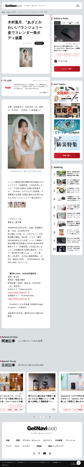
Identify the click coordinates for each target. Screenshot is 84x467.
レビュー (57, 23)
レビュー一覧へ (67, 69)
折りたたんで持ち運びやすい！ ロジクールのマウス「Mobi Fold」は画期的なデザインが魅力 (67, 48)
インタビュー (63, 22)
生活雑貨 (58, 440)
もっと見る (44, 92)
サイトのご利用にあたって (8, 462)
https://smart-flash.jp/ (17, 292)
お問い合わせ (5, 465)
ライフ (21, 393)
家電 (54, 393)
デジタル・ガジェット (73, 44)
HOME (3, 12)
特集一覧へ (67, 155)
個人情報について (22, 462)
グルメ (17, 446)
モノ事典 (76, 23)
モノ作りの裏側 (70, 22)
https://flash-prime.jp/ (17, 299)
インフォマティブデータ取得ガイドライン (39, 462)
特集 (8, 440)
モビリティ (47, 440)
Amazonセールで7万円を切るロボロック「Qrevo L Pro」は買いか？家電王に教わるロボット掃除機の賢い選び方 (41, 399)
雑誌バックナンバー (56, 446)
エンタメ (8, 12)
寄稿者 (39, 446)
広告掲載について (57, 462)
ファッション (70, 440)
